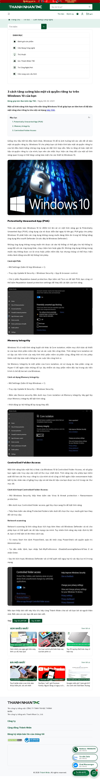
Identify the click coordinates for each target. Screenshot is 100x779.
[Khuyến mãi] (77, 14)
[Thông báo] (31, 740)
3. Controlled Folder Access (24, 130)
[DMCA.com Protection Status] (15, 740)
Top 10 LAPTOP (20, 621)
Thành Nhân (45, 772)
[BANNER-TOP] (50, 1)
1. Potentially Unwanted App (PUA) (27, 122)
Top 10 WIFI (35, 621)
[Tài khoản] (82, 14)
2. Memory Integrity (21, 126)
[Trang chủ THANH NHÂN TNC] (25, 7)
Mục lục (50, 117)
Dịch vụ (70, 14)
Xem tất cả (86, 628)
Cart (90, 14)
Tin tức (61, 14)
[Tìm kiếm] (44, 26)
